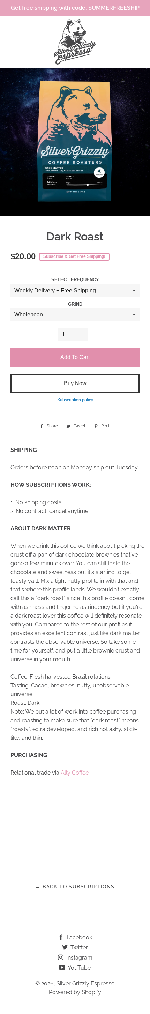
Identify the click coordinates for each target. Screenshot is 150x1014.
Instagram (78, 957)
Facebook (78, 937)
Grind (75, 304)
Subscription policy (75, 399)
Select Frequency (75, 279)
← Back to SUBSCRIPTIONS (74, 886)
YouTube (79, 967)
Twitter (78, 947)
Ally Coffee (75, 772)
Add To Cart (75, 357)
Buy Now (75, 383)
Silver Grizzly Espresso (86, 983)
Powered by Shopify (75, 992)
